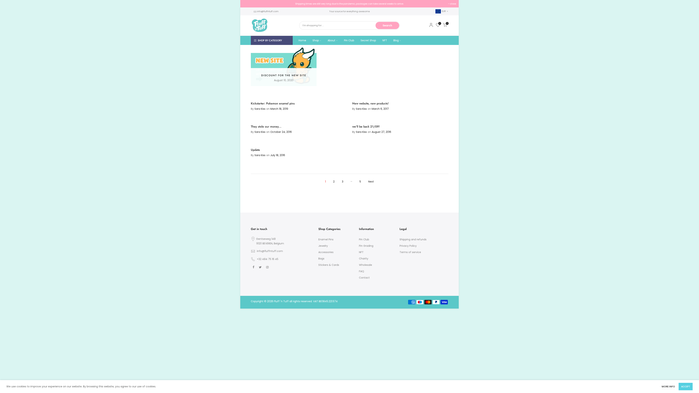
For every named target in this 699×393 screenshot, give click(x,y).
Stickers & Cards (328, 265)
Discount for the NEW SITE (283, 75)
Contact (364, 277)
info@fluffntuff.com (268, 11)
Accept (685, 386)
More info (668, 386)
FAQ (361, 271)
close (248, 3)
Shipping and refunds (413, 239)
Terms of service (410, 252)
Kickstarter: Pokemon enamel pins (273, 103)
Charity (363, 258)
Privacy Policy (408, 246)
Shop (316, 40)
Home (302, 40)
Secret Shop (368, 40)
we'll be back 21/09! (366, 126)
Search (387, 25)
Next (371, 181)
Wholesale (365, 265)
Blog (396, 40)
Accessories (325, 252)
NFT (384, 40)
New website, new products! (370, 103)
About (331, 40)
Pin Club (349, 40)
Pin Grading (366, 246)
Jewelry (323, 246)
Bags (321, 258)
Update (255, 150)
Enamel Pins (325, 239)
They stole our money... (266, 126)
